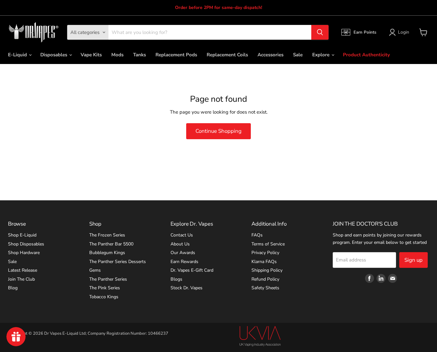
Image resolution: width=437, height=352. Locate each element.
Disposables (54, 55)
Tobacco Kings (103, 297)
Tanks (139, 55)
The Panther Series (108, 279)
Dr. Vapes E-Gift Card (192, 270)
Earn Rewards (184, 262)
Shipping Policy (266, 270)
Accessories (270, 55)
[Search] (320, 32)
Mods (117, 55)
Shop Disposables (26, 244)
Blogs (176, 279)
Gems (95, 270)
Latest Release (22, 270)
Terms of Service (268, 244)
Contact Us (182, 235)
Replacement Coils (227, 55)
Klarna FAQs (264, 262)
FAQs (257, 235)
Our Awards (183, 253)
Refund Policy (265, 279)
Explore (321, 55)
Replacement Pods (176, 55)
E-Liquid (18, 55)
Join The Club (21, 279)
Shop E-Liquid (22, 235)
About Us (180, 244)
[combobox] (209, 32)
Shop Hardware (24, 253)
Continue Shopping (218, 131)
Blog (13, 288)
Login (403, 32)
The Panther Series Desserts (117, 262)
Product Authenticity (366, 55)
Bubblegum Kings (107, 253)
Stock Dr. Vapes (187, 288)
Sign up (413, 260)
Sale (298, 55)
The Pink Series (104, 288)
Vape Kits (91, 55)
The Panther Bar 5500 (111, 244)
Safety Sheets (265, 288)
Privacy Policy (265, 253)
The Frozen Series (107, 235)
